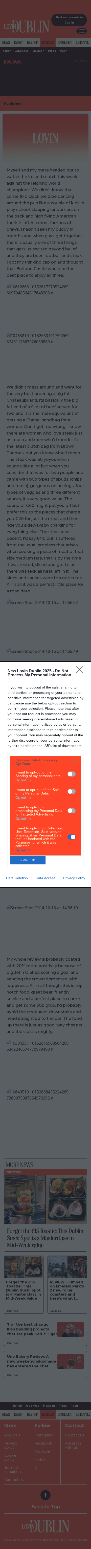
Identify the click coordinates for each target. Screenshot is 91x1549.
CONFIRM (28, 859)
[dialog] (45, 774)
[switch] (71, 774)
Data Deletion (17, 878)
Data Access (45, 878)
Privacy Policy (74, 878)
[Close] (81, 671)
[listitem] (45, 761)
